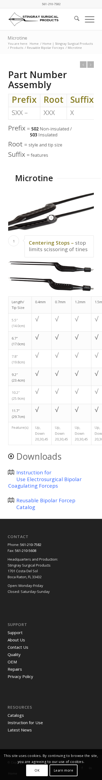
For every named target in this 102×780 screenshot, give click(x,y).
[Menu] (86, 19)
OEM (12, 661)
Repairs (15, 669)
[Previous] (83, 64)
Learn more (63, 770)
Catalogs (16, 715)
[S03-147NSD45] (51, 266)
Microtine (17, 38)
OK (37, 770)
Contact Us (18, 647)
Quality (15, 654)
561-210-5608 (25, 550)
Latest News (20, 730)
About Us (16, 639)
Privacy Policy (20, 676)
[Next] (90, 64)
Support (15, 632)
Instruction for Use (25, 722)
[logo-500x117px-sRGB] (42, 19)
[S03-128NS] (51, 284)
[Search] (74, 19)
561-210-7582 (30, 544)
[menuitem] (74, 19)
